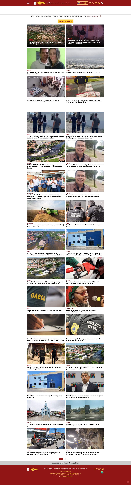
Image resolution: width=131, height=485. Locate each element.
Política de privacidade (73, 469)
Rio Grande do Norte (56, 3)
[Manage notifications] (128, 482)
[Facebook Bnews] (90, 3)
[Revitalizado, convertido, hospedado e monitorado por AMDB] (102, 472)
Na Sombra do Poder (77, 16)
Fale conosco (57, 469)
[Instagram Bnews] (96, 3)
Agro (84, 16)
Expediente (64, 469)
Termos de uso (83, 469)
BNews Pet (55, 16)
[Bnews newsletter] (93, 16)
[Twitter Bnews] (93, 3)
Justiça (61, 16)
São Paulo (68, 3)
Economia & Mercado (46, 16)
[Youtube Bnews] (99, 3)
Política (38, 16)
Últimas (33, 16)
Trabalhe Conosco (48, 469)
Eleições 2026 (67, 16)
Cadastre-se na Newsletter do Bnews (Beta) (65, 463)
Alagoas (63, 3)
